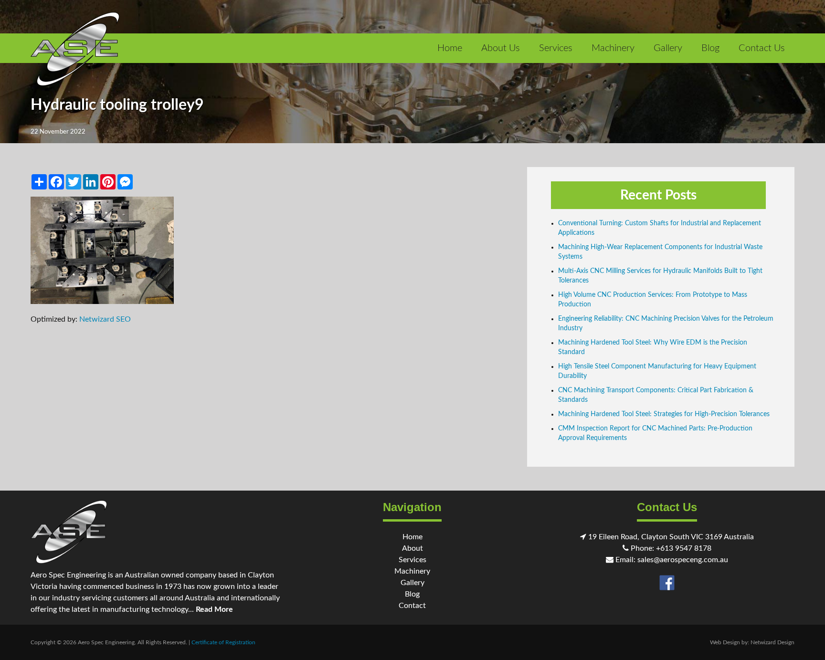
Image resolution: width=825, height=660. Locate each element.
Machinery (613, 48)
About (412, 548)
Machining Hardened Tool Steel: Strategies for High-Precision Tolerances (664, 414)
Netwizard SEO (105, 319)
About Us (500, 48)
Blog (710, 48)
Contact (412, 605)
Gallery (668, 48)
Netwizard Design (772, 642)
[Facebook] (667, 582)
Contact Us (762, 48)
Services (555, 48)
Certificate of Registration (223, 642)
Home (449, 48)
